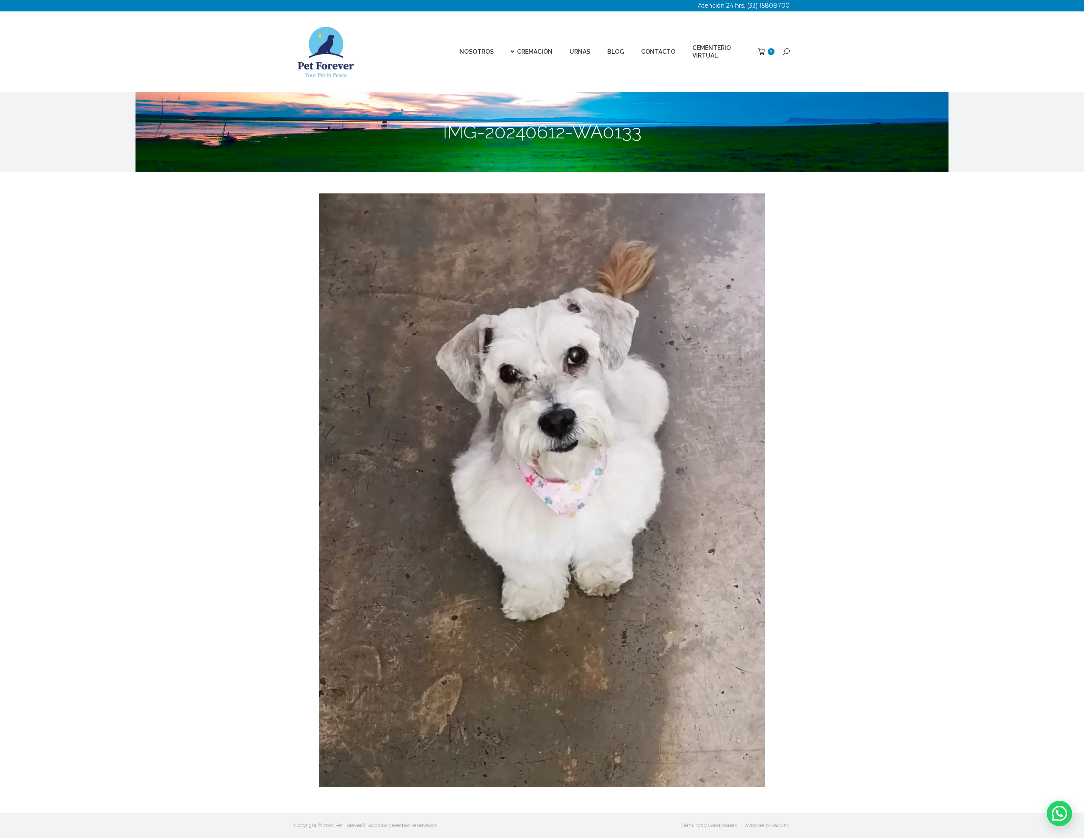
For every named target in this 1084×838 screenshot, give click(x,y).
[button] (1059, 813)
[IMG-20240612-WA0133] (542, 490)
